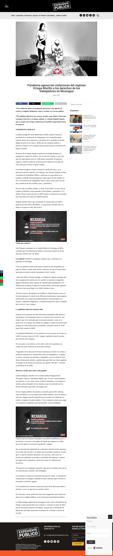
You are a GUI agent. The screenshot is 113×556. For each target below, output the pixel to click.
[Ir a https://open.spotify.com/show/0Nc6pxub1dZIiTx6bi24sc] (93, 15)
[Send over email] (1, 284)
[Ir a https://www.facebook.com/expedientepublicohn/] (81, 15)
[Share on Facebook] (1, 271)
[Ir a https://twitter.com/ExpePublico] (84, 15)
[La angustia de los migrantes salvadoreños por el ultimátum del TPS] (76, 115)
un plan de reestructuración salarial (40, 162)
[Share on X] (1, 274)
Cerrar (110, 516)
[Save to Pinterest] (1, 281)
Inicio (13, 15)
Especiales (28, 15)
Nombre (89, 533)
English (35, 15)
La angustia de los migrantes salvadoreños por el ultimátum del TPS (89, 117)
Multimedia (51, 15)
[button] (6, 6)
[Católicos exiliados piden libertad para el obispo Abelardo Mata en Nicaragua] (76, 135)
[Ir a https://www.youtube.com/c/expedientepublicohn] (87, 15)
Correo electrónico (91, 526)
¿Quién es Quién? (61, 15)
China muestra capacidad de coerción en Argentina (89, 126)
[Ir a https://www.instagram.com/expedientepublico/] (90, 15)
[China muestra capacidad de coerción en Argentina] (76, 125)
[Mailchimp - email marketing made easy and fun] (95, 547)
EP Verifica (42, 15)
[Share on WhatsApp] (1, 278)
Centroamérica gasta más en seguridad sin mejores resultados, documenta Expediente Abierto (90, 148)
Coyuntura (19, 15)
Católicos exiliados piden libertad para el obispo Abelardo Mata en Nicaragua (89, 137)
